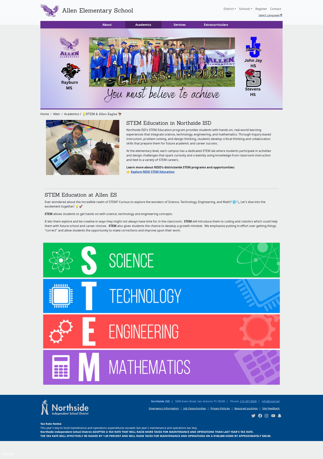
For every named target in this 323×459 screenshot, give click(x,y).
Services (180, 25)
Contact (275, 9)
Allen (56, 114)
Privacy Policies (220, 408)
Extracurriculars (216, 25)
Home (44, 114)
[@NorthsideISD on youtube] (273, 416)
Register (261, 9)
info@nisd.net (271, 401)
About (107, 25)
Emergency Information (164, 408)
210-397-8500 (248, 401)
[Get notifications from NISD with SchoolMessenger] (280, 416)
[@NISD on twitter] (253, 416)
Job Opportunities (194, 408)
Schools (244, 9)
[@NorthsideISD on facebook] (260, 416)
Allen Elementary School (97, 10)
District (229, 9)
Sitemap (8, 454)
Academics (143, 25)
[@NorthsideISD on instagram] (266, 416)
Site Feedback (271, 408)
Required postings (246, 408)
